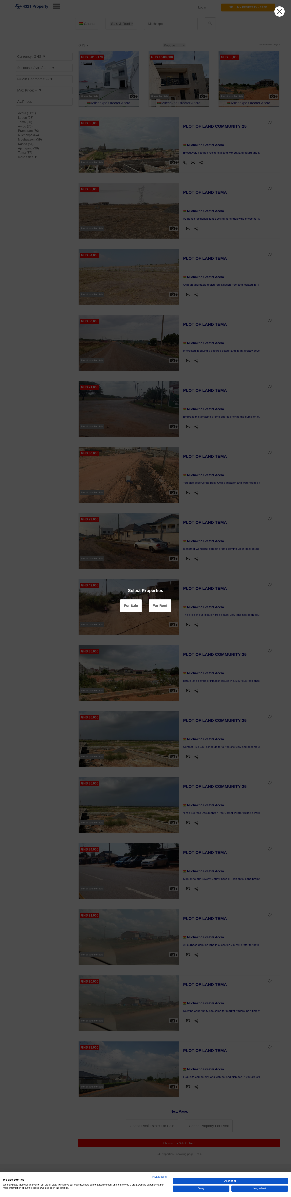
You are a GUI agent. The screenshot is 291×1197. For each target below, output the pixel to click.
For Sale (131, 606)
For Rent (160, 606)
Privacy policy (159, 1176)
